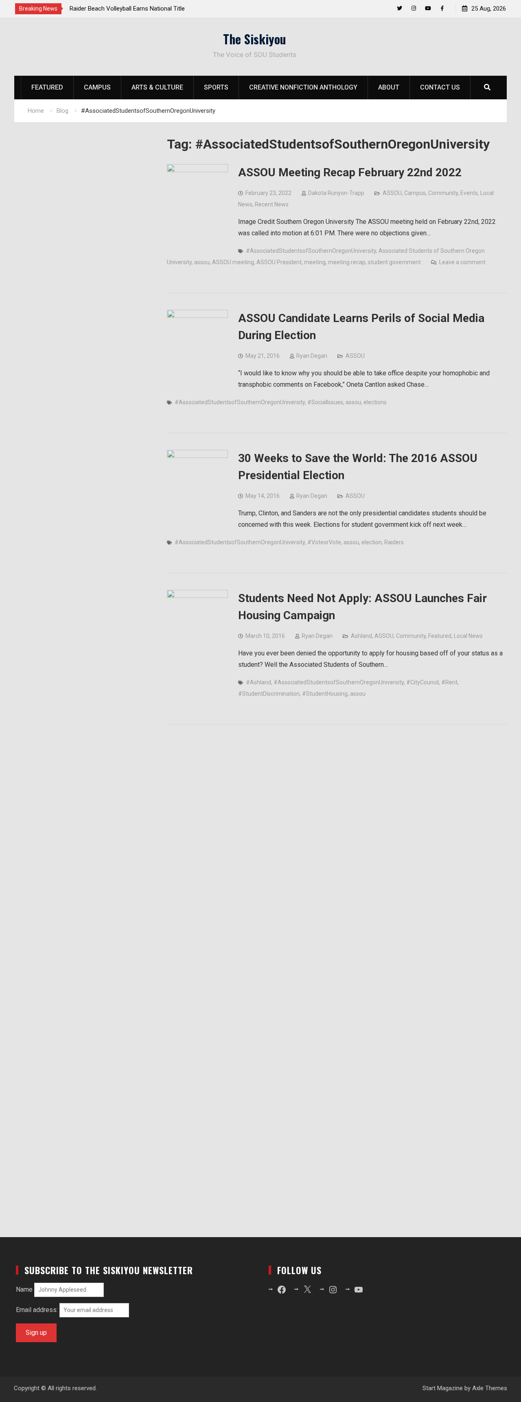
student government (394, 262)
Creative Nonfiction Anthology (303, 87)
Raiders (394, 542)
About (388, 87)
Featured (47, 87)
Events (469, 193)
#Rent (449, 682)
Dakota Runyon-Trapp (336, 193)
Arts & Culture (157, 87)
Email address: (37, 1310)
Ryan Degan (311, 356)
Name (24, 1289)
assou (202, 262)
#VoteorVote (324, 542)
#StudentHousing (325, 693)
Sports (216, 87)
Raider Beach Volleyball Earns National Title (127, 8)
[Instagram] (414, 8)
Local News (468, 636)
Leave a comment (462, 262)
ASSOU (392, 193)
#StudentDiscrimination (269, 693)
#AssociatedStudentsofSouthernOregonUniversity (311, 251)
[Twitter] (399, 8)
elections (375, 402)
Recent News (272, 204)
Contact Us (440, 87)
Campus (97, 87)
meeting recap (347, 262)
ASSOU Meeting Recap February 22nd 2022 (350, 172)
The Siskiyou (254, 39)
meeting (315, 262)
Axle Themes (489, 1388)
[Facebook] (442, 8)
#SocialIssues (325, 402)
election (371, 542)
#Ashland (258, 682)
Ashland (361, 636)
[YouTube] (428, 8)
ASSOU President (279, 262)
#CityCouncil (422, 682)
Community (443, 193)
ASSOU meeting (233, 262)
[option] (143, 8)
